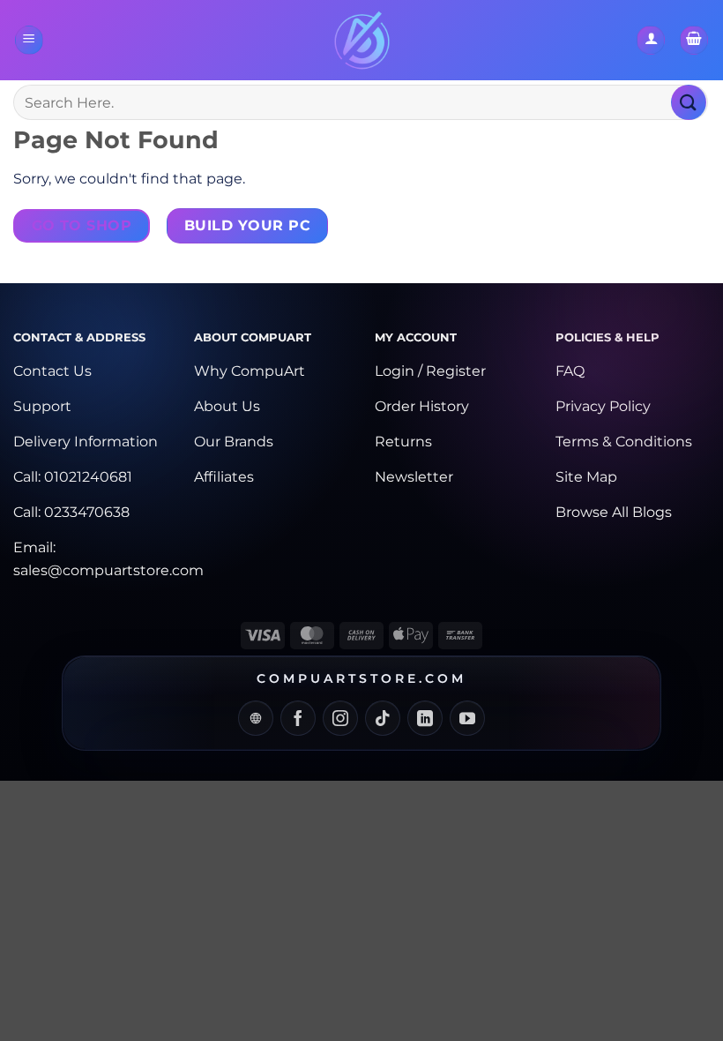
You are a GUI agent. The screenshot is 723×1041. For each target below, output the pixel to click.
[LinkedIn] (425, 718)
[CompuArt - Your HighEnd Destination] (362, 40)
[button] (29, 40)
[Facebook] (298, 718)
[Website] (255, 718)
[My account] (651, 40)
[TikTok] (382, 718)
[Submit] (688, 102)
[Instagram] (340, 718)
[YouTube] (467, 718)
